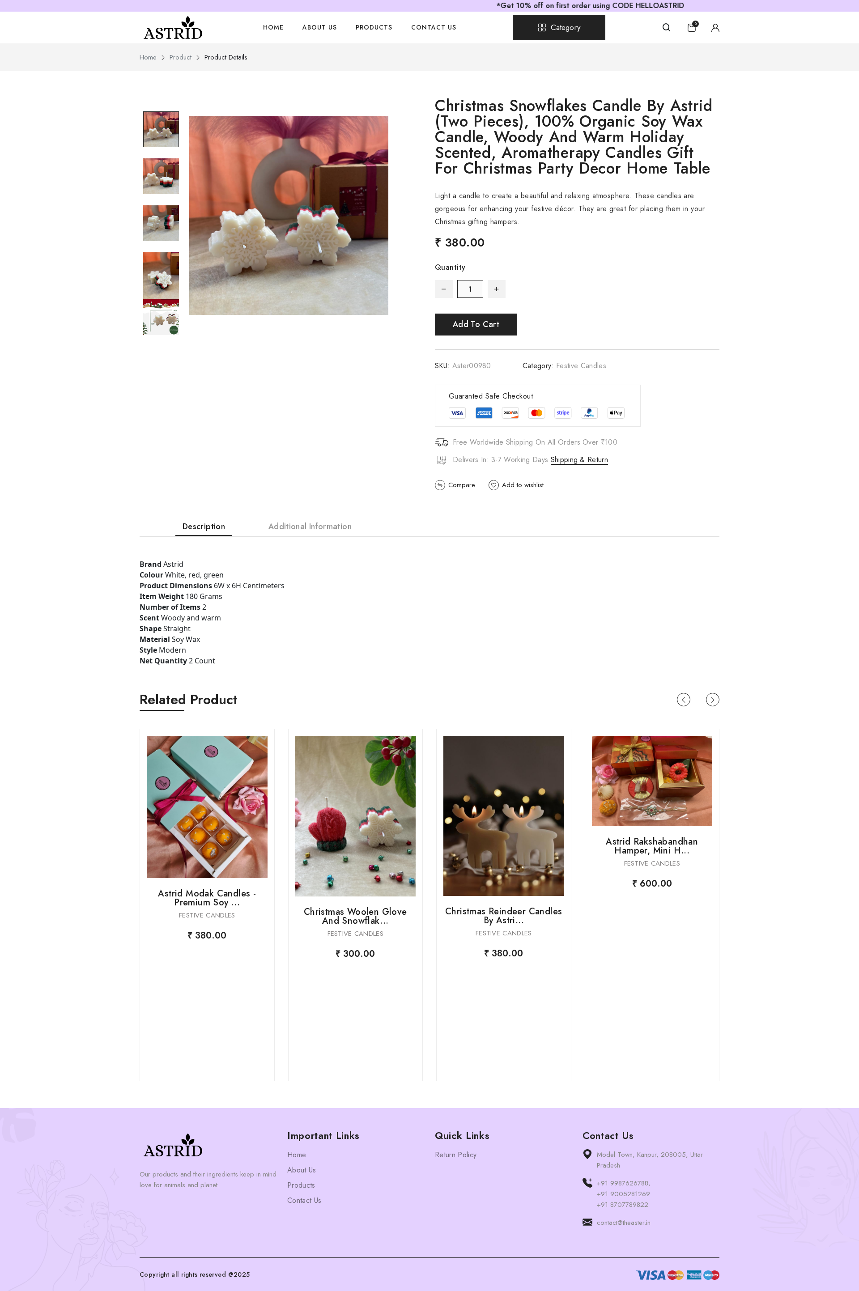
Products (374, 27)
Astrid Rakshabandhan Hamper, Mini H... (652, 846)
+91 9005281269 (623, 1194)
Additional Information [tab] (310, 526)
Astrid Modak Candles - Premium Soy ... (207, 898)
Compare (461, 485)
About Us (319, 27)
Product (180, 57)
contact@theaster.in (624, 1222)
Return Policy (455, 1155)
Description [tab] (204, 526)
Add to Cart (476, 324)
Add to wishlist (523, 485)
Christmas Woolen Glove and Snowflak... (355, 916)
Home (273, 27)
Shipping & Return (579, 459)
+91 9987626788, (624, 1183)
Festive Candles (581, 366)
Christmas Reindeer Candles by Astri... (503, 916)
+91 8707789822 (622, 1205)
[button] (683, 699)
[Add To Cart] (207, 807)
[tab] (161, 129)
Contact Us (433, 27)
